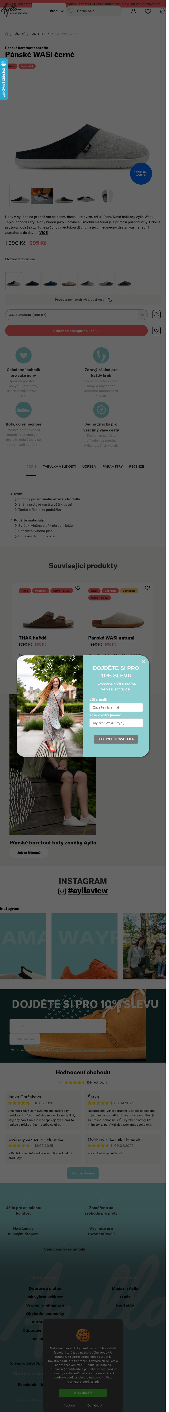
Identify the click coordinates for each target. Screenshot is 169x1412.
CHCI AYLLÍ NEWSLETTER (116, 739)
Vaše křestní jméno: (105, 715)
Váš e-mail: (98, 700)
